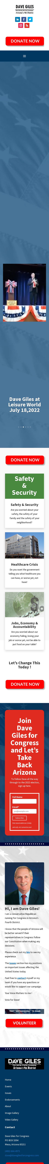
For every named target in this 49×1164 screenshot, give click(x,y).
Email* (15, 807)
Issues (8, 1093)
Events (8, 1086)
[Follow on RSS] (26, 25)
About (8, 1106)
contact (21, 978)
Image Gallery (12, 1112)
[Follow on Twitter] (30, 19)
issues (12, 963)
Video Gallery (11, 1119)
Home (8, 1079)
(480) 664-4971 (12, 1151)
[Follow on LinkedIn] (17, 19)
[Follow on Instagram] (20, 25)
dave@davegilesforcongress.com (22, 1155)
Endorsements (12, 1099)
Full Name (17, 797)
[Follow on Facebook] (23, 19)
